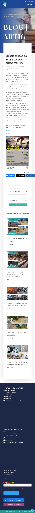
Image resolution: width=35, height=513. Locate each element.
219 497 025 (8, 399)
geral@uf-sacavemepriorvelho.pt (14, 401)
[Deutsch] (28, 1)
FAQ (4, 478)
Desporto (10, 14)
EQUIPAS (8, 133)
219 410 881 (8, 440)
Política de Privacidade (9, 471)
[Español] (32, 1)
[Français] (25, 1)
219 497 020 (8, 397)
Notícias (18, 69)
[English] (23, 1)
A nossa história (8, 475)
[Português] (30, 1)
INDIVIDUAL (9, 130)
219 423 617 (8, 438)
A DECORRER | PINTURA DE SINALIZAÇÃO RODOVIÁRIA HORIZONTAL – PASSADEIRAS (15, 274)
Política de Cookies (8, 472)
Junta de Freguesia (12, 67)
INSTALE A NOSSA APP (11, 493)
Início (5, 14)
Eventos (13, 69)
